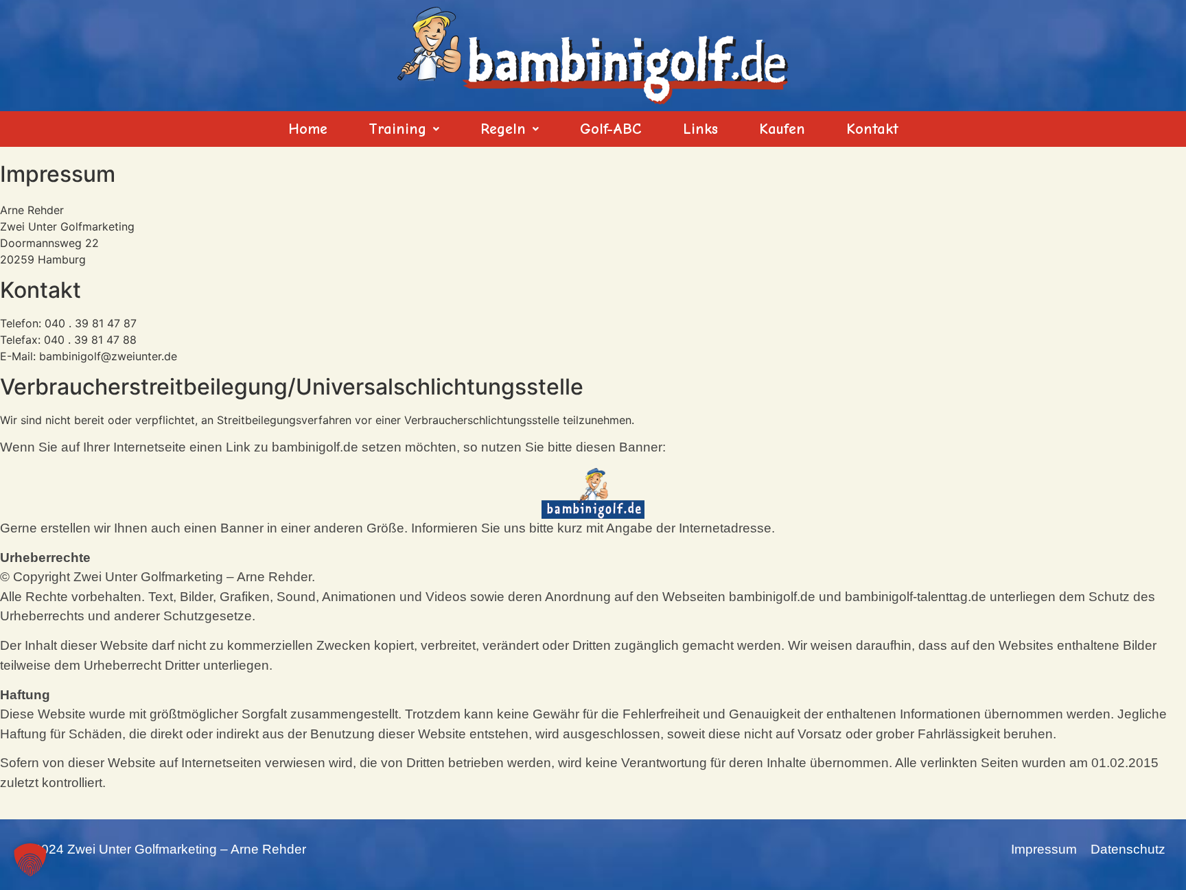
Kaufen (782, 129)
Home (307, 129)
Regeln (503, 129)
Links (700, 129)
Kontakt (872, 129)
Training (397, 129)
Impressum (1044, 849)
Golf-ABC (611, 129)
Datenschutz (1128, 849)
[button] (404, 129)
